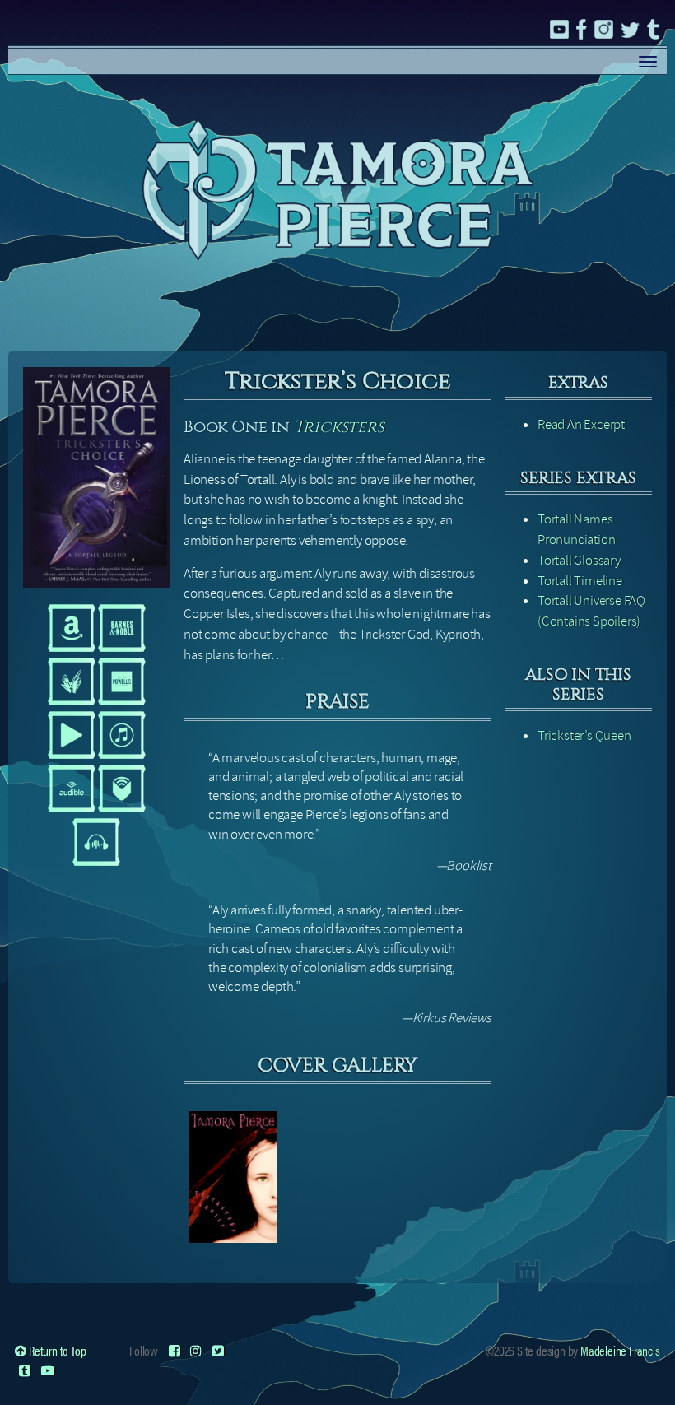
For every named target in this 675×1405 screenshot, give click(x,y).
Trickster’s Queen (584, 735)
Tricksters (339, 426)
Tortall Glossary (579, 560)
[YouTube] (47, 1370)
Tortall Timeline (580, 580)
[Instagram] (196, 1350)
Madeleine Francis (620, 1350)
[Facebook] (174, 1350)
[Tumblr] (24, 1370)
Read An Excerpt (581, 424)
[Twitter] (218, 1350)
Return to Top (56, 1350)
